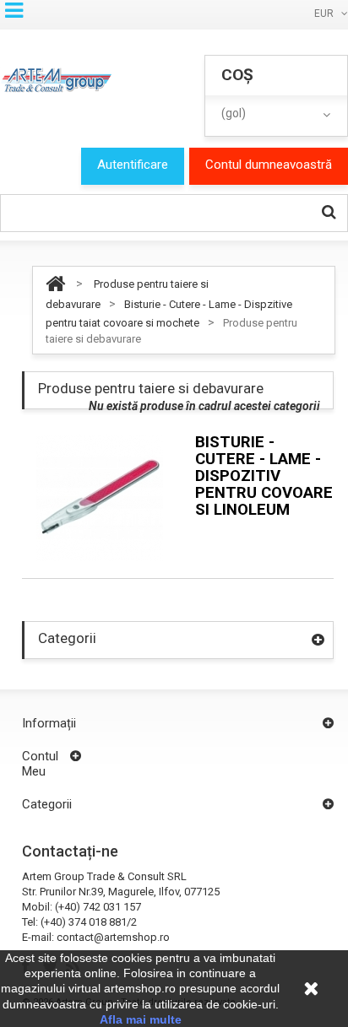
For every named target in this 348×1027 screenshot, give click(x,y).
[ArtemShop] (55, 80)
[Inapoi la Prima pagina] (55, 284)
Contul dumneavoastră (268, 164)
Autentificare (132, 164)
